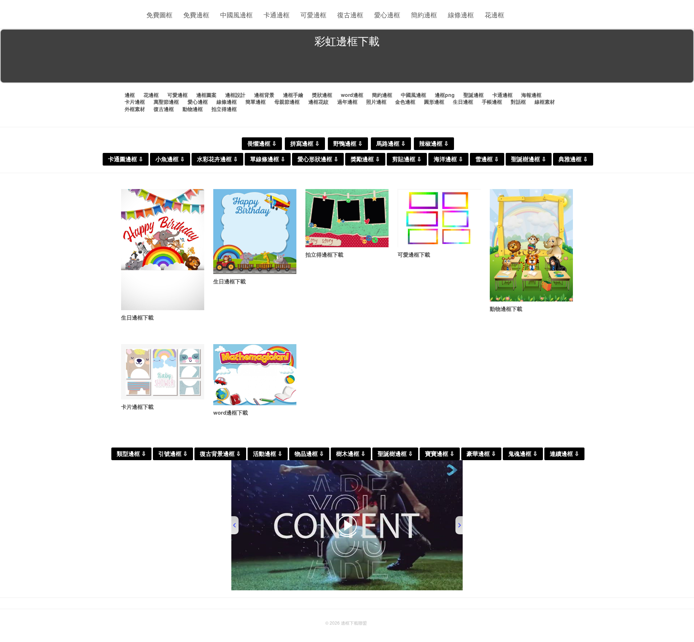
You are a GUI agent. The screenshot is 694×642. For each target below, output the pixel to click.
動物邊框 (193, 108)
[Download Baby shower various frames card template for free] (162, 371)
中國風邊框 (236, 14)
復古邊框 (350, 14)
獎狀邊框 (322, 94)
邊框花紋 (318, 101)
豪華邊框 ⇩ (481, 454)
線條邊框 (461, 14)
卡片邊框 (135, 101)
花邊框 (494, 14)
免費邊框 (196, 14)
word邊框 (352, 94)
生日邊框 (463, 101)
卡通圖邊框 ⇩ (125, 159)
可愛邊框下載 (414, 254)
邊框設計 (235, 94)
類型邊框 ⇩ (131, 454)
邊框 (130, 94)
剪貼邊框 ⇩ (406, 159)
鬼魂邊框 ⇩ (522, 454)
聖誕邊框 (473, 94)
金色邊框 (405, 101)
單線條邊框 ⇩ (267, 159)
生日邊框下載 (137, 317)
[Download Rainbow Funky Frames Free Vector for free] (439, 218)
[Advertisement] (347, 66)
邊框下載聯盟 (354, 623)
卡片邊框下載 (137, 407)
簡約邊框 (424, 14)
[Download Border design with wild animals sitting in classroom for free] (531, 245)
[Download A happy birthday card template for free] (162, 249)
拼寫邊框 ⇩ (305, 144)
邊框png (445, 94)
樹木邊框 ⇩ (350, 454)
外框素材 (135, 108)
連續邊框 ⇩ (564, 454)
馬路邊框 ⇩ (391, 144)
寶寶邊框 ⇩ (439, 454)
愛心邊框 (387, 14)
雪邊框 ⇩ (487, 159)
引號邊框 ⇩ (173, 454)
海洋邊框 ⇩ (448, 159)
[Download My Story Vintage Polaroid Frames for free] (347, 218)
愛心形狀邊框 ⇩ (317, 159)
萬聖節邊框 (166, 101)
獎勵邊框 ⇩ (365, 159)
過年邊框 (347, 101)
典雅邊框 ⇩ (573, 159)
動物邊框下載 (506, 309)
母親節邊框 (287, 101)
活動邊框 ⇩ (267, 454)
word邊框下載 (230, 412)
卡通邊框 (277, 14)
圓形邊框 (434, 101)
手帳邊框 (492, 101)
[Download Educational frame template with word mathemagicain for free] (254, 374)
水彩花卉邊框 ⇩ (217, 159)
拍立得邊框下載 (324, 254)
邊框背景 (264, 94)
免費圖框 (159, 14)
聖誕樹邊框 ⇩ (528, 159)
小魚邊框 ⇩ (170, 159)
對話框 (518, 101)
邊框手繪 (293, 94)
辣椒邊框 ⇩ (434, 144)
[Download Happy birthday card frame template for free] (254, 231)
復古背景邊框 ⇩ (220, 454)
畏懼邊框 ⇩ (262, 144)
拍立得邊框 (224, 108)
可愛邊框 (313, 14)
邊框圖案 (206, 94)
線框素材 (545, 101)
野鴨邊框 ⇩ (348, 144)
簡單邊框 (255, 101)
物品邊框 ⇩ (309, 454)
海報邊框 (531, 94)
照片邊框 (376, 101)
